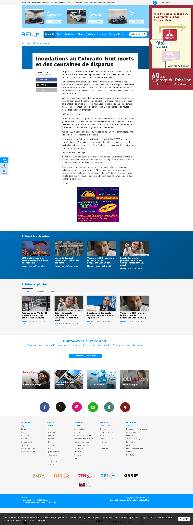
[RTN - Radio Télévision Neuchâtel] (85, 475)
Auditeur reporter (28, 448)
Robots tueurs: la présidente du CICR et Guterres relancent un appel (132, 261)
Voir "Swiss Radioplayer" (135, 379)
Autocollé (77, 452)
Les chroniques (79, 429)
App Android (125, 407)
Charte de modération (134, 448)
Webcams (54, 2)
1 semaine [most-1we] (39, 291)
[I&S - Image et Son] (85, 484)
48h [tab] (27, 291)
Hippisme (51, 445)
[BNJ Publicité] (38, 475)
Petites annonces (106, 439)
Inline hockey (52, 455)
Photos (81, 34)
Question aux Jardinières (83, 445)
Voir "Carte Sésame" (69, 379)
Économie (25, 435)
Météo (102, 435)
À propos (129, 425)
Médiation (130, 445)
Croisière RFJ (115, 34)
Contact (129, 452)
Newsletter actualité (28, 452)
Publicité (129, 435)
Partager (43, 79)
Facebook (45, 407)
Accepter (184, 519)
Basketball (51, 432)
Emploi (62, 2)
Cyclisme (50, 439)
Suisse (23, 429)
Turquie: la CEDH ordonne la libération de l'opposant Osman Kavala (100, 260)
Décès (68, 2)
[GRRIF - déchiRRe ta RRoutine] (131, 475)
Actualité (49, 34)
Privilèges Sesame (107, 432)
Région (23, 425)
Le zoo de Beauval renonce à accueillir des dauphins (67, 260)
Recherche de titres (81, 432)
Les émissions (79, 425)
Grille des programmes (82, 435)
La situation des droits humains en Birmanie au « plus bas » (100, 315)
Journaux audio (27, 442)
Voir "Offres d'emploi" (102, 379)
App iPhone (109, 407)
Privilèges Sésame (90, 2)
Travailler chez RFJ (133, 439)
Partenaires (130, 442)
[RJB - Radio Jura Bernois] (61, 475)
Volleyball (51, 435)
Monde (46, 43)
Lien (42, 90)
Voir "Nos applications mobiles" (36, 379)
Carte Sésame (77, 2)
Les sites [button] (26, 2)
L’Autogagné (78, 448)
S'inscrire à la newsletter (85, 356)
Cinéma (103, 429)
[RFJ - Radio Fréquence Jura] (108, 475)
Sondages (77, 455)
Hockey (50, 429)
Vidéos (91, 34)
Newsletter (130, 455)
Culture (24, 439)
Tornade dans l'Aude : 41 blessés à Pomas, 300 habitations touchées (34, 315)
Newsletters (93, 407)
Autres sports (52, 461)
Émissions (70, 34)
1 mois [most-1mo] (52, 291)
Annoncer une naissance (83, 442)
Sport (59, 34)
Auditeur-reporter (163, 2)
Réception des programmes (137, 429)
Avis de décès (105, 448)
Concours (77, 458)
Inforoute (45, 2)
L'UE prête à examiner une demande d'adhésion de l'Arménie (35, 260)
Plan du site (52, 502)
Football (50, 425)
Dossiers (24, 445)
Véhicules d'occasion (108, 425)
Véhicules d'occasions (106, 2)
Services (101, 34)
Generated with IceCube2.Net (138, 500)
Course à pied (52, 458)
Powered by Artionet (118, 500)
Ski (48, 442)
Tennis (49, 448)
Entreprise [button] (37, 2)
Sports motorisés (53, 452)
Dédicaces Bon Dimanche (83, 439)
